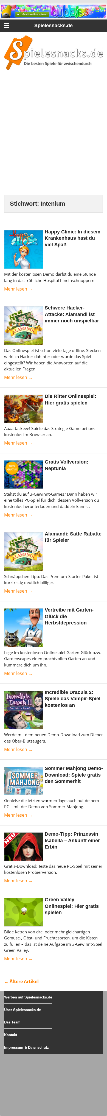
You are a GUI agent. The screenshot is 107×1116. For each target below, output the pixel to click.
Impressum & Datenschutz (26, 1047)
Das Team (12, 1022)
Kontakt (10, 1034)
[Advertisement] (53, 139)
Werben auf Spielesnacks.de (28, 997)
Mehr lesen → (18, 289)
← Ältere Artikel (21, 981)
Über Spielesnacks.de (22, 1009)
